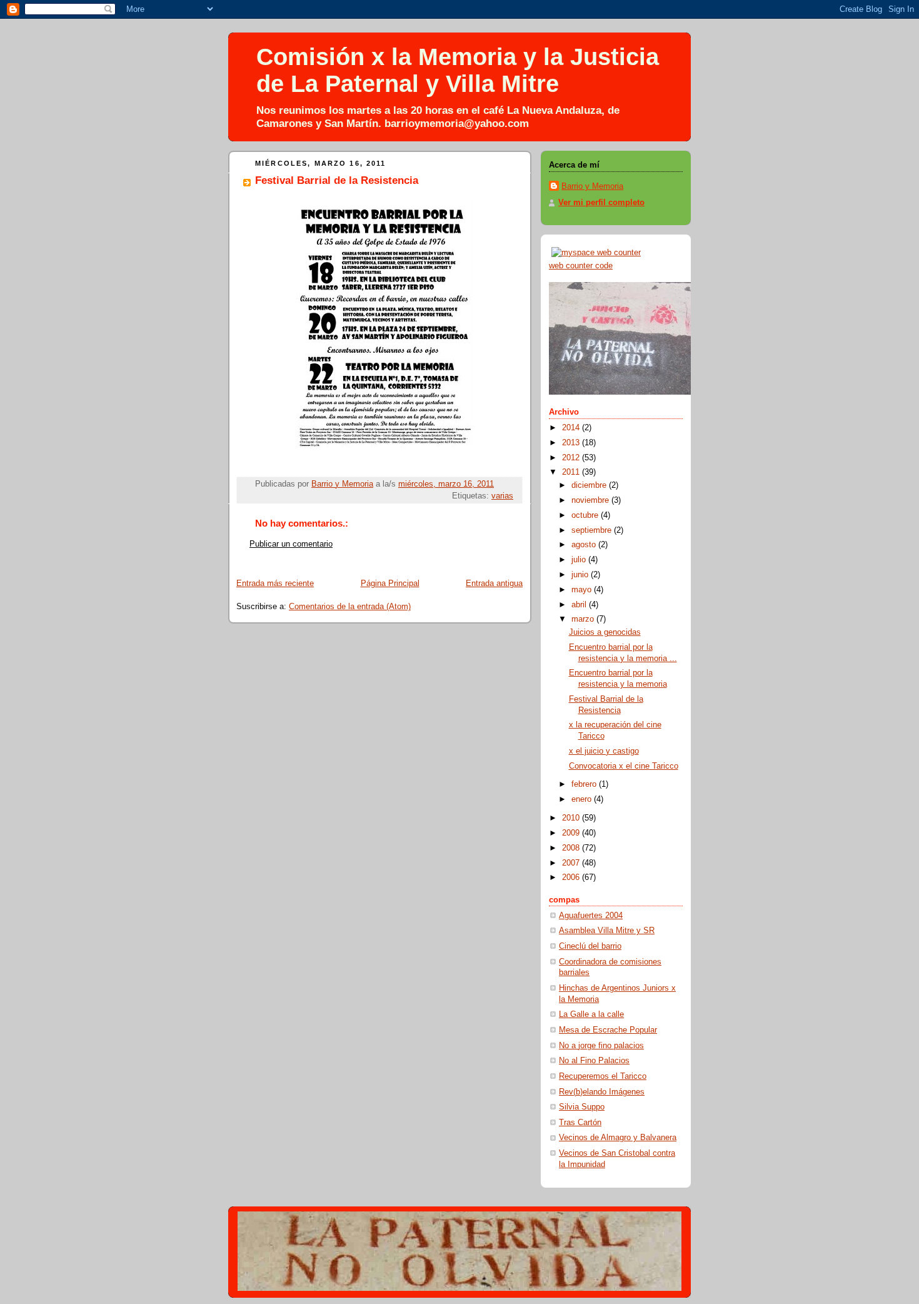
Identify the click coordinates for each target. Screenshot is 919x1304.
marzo (583, 619)
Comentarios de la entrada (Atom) (350, 606)
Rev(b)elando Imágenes (602, 1092)
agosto (584, 544)
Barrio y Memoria (592, 186)
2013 (572, 442)
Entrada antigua (494, 583)
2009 (572, 833)
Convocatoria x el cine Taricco (623, 766)
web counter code (581, 265)
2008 (572, 848)
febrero (585, 784)
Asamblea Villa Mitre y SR (607, 930)
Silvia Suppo (582, 1107)
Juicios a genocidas (605, 632)
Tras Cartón (580, 1122)
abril (580, 604)
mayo (582, 589)
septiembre (592, 530)
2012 (572, 457)
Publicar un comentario (291, 544)
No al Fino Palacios (594, 1060)
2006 (572, 877)
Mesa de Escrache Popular (608, 1030)
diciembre (590, 485)
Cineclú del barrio (590, 946)
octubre (586, 515)
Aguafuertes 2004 (591, 915)
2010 (572, 818)
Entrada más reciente (275, 583)
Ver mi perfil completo (601, 202)
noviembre (591, 500)
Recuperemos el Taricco (602, 1076)
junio (581, 574)
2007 (572, 863)
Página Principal (390, 583)
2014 (572, 427)
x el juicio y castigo (604, 751)
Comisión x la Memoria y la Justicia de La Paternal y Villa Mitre (457, 70)
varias (502, 496)
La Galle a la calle (591, 1014)
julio (579, 559)
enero (582, 799)
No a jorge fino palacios (601, 1045)
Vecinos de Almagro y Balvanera (617, 1137)
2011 (572, 472)
